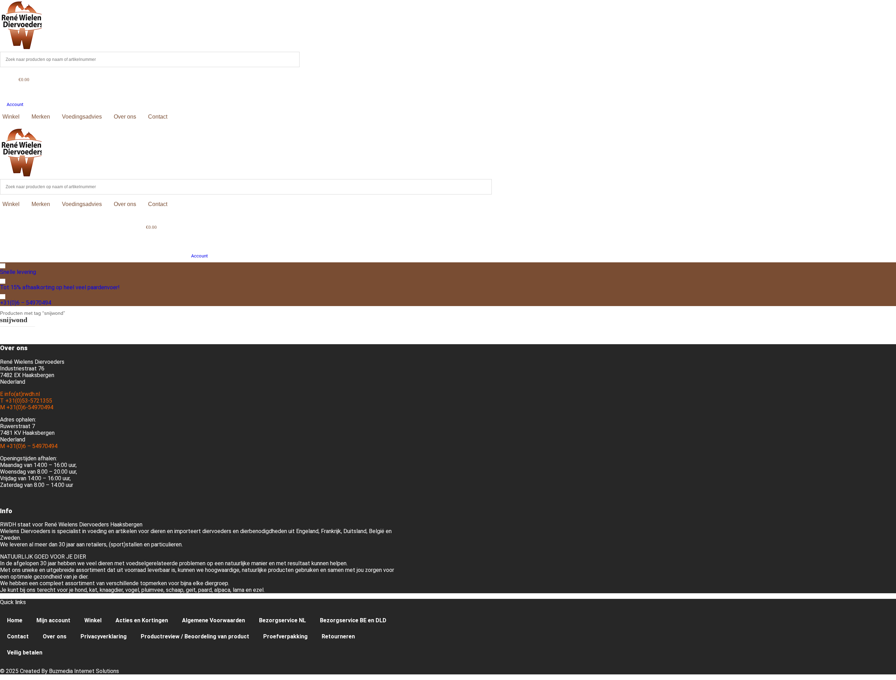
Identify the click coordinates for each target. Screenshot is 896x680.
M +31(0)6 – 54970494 (28, 446)
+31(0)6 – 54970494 (25, 302)
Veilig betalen (24, 652)
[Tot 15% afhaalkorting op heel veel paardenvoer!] (2, 281)
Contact (157, 117)
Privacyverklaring (103, 636)
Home (14, 620)
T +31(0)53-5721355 (26, 400)
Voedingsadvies (82, 117)
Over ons (125, 117)
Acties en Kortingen (141, 620)
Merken (40, 117)
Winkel (11, 117)
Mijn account (53, 620)
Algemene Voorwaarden (213, 620)
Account (15, 104)
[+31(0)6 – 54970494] (2, 296)
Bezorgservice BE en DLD (353, 620)
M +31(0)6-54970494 (26, 407)
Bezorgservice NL (282, 620)
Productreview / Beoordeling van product (195, 636)
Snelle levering (18, 272)
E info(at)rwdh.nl (20, 394)
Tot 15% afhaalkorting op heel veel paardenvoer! (60, 287)
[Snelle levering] (2, 265)
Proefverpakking (285, 636)
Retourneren (338, 636)
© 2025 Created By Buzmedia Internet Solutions (59, 671)
